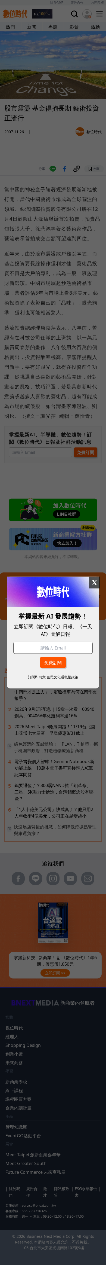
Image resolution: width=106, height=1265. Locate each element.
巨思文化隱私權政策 (62, 677)
